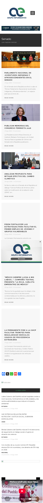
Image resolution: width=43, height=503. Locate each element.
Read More (9, 97)
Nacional (5, 452)
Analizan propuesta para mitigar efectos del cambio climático (19, 176)
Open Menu (32, 13)
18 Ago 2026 (8, 287)
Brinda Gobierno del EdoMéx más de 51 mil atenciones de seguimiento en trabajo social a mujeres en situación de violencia (20, 432)
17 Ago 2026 (8, 342)
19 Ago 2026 (8, 234)
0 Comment (17, 83)
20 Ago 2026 (8, 181)
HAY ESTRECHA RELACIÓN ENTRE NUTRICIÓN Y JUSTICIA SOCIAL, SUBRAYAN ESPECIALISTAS (17, 416)
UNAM (3, 422)
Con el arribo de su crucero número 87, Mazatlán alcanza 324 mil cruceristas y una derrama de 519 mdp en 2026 (20, 447)
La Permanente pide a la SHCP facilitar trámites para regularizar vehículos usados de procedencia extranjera (20, 335)
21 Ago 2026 (8, 83)
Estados (5, 406)
